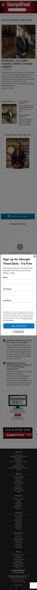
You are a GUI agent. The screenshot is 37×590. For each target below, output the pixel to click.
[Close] (34, 256)
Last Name (7, 300)
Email (5, 277)
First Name (7, 289)
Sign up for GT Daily (19, 326)
